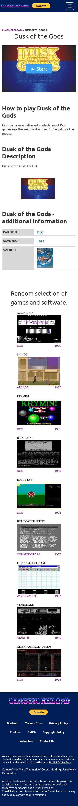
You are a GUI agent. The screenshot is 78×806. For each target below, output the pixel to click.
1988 (58, 470)
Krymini (23, 396)
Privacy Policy (58, 723)
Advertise (26, 741)
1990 (58, 345)
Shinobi (22, 354)
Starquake (25, 605)
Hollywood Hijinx (31, 521)
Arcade (22, 387)
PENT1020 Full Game (32, 563)
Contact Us (47, 741)
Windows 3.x (26, 596)
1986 (58, 637)
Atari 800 (23, 637)
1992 (58, 512)
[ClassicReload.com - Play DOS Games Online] (15, 6)
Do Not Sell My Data (60, 762)
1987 (58, 387)
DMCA (31, 732)
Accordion (25, 312)
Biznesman (25, 438)
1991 (40, 241)
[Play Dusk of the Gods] (39, 90)
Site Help (12, 723)
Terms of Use (33, 723)
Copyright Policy (54, 732)
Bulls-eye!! (26, 479)
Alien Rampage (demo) (34, 646)
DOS (40, 232)
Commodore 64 (28, 554)
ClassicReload (12, 30)
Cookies (15, 732)
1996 (58, 679)
